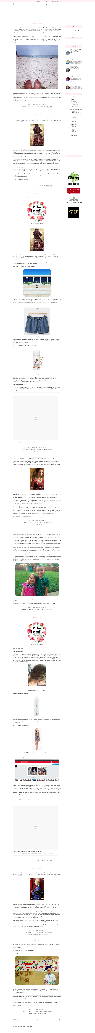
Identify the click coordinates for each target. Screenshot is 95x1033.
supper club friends (49, 547)
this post (26, 550)
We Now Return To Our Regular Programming (37, 25)
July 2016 (74, 101)
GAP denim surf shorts (22, 305)
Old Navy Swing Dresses (22, 725)
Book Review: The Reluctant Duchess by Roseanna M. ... (74, 110)
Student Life (25, 35)
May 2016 (74, 117)
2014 (73, 123)
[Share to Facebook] (50, 106)
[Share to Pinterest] (51, 106)
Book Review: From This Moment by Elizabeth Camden (74, 106)
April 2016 (74, 118)
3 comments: (40, 185)
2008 (73, 130)
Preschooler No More (37, 941)
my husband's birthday (25, 987)
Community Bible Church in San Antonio (52, 39)
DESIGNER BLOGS (52, 1031)
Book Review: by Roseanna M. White (37, 458)
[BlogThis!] (47, 106)
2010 (73, 128)
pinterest (43, 104)
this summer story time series (29, 299)
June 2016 (74, 102)
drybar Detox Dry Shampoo (22, 693)
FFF (39, 451)
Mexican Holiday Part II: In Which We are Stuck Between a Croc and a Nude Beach (76, 51)
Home (38, 1)
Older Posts (58, 1019)
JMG (32, 1013)
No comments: (40, 106)
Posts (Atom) (20, 1021)
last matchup (17, 387)
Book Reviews (55, 1)
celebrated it (45, 987)
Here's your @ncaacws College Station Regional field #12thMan (28, 851)
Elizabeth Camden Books (21, 226)
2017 (74, 98)
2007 (73, 131)
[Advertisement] (72, 145)
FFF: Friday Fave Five (37, 619)
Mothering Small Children (40, 1013)
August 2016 (74, 100)
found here (37, 252)
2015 (73, 121)
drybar (14, 654)
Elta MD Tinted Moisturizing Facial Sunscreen (26, 345)
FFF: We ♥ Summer (37, 195)
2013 (73, 124)
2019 (74, 96)
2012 (73, 125)
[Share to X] (49, 106)
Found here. (17, 722)
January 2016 (74, 120)
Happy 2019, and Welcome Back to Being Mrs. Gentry (75, 67)
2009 (73, 129)
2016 (73, 99)
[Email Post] (45, 106)
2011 (73, 126)
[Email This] (46, 106)
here (21, 658)
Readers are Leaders (42, 934)
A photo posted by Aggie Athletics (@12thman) (29, 442)
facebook (34, 104)
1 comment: (40, 1011)
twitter (39, 104)
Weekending (37, 531)
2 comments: (40, 932)
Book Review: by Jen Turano (37, 870)
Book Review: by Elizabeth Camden (37, 116)
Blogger (75, 135)
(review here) (25, 464)
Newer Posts (15, 1019)
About (45, 1)
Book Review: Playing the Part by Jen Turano (75, 114)
